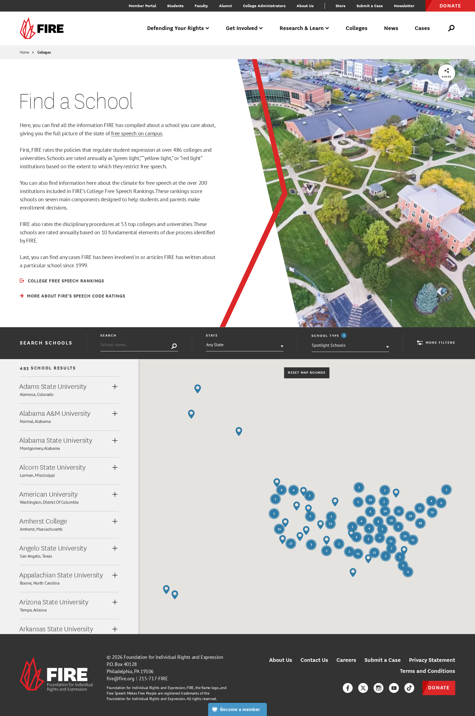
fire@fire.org (120, 678)
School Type (329, 335)
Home (24, 52)
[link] (43, 28)
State (212, 335)
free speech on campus (136, 133)
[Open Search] (451, 28)
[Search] (174, 346)
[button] (335, 501)
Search (108, 335)
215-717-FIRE (153, 678)
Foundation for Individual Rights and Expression (173, 657)
